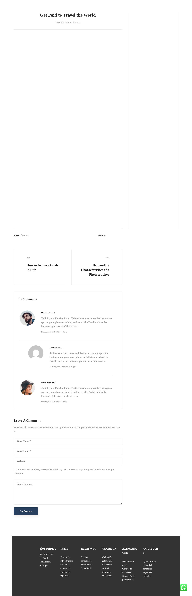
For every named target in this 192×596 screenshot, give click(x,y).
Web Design (141, 117)
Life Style (141, 80)
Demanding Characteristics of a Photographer (95, 266)
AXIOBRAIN (109, 548)
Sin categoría (142, 95)
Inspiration (141, 73)
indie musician (139, 218)
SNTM (64, 548)
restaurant (151, 218)
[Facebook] (109, 235)
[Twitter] (112, 235)
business (148, 212)
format (24, 235)
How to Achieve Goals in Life (42, 264)
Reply (65, 332)
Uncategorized (143, 110)
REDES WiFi (88, 548)
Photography (142, 88)
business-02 (159, 212)
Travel (77, 22)
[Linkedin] (116, 235)
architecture (138, 212)
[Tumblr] (120, 235)
